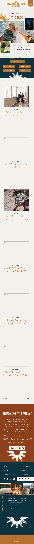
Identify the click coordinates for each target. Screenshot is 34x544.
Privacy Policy (28, 537)
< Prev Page (5, 398)
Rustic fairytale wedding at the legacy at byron (15, 219)
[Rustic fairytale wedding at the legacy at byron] (16, 200)
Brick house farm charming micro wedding (15, 115)
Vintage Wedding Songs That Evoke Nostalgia (16, 323)
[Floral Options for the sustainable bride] (16, 148)
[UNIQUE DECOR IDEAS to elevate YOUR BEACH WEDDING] (16, 252)
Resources (15, 161)
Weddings (15, 109)
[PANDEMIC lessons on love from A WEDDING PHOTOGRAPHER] (16, 356)
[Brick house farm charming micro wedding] (16, 96)
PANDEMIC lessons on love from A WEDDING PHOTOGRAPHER (15, 375)
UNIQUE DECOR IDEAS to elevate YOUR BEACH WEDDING (15, 271)
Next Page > (28, 398)
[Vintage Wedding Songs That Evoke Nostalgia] (16, 304)
